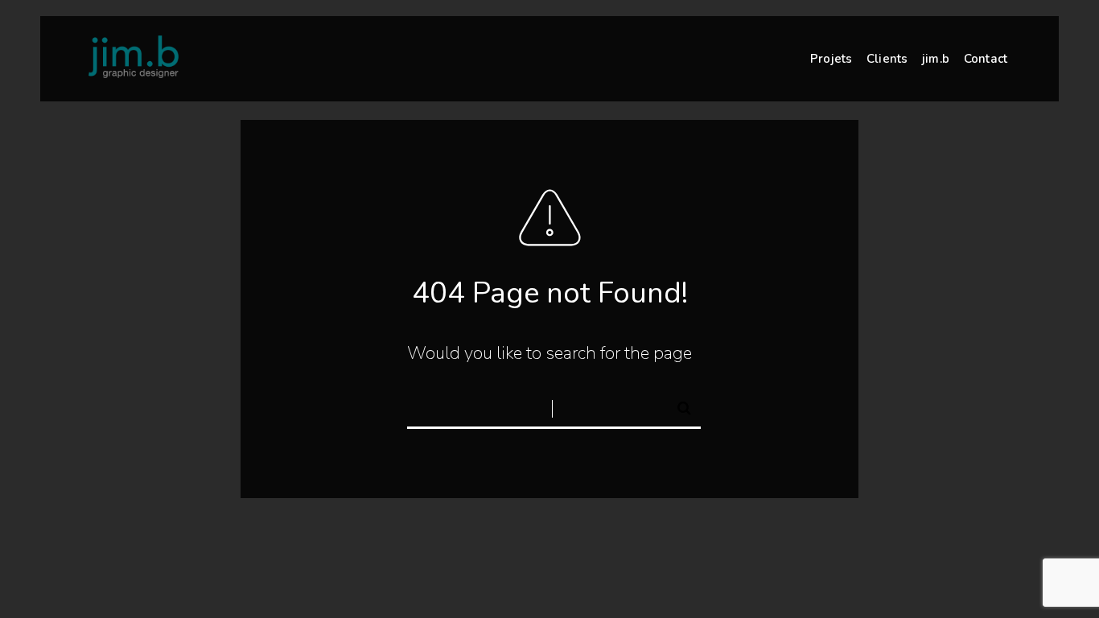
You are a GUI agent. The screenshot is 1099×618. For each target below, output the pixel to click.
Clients (887, 59)
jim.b (935, 59)
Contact (985, 59)
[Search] (677, 405)
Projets (831, 59)
